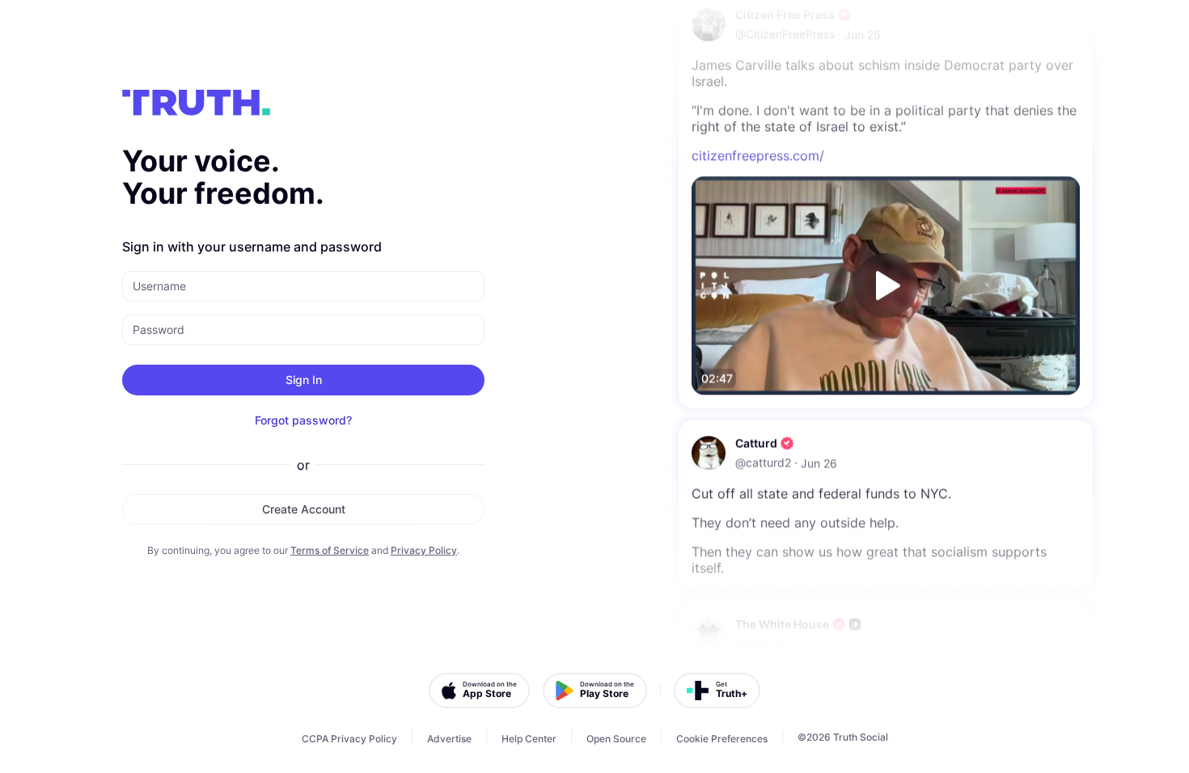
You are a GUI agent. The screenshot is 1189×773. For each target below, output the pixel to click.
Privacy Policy (424, 550)
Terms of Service (329, 550)
